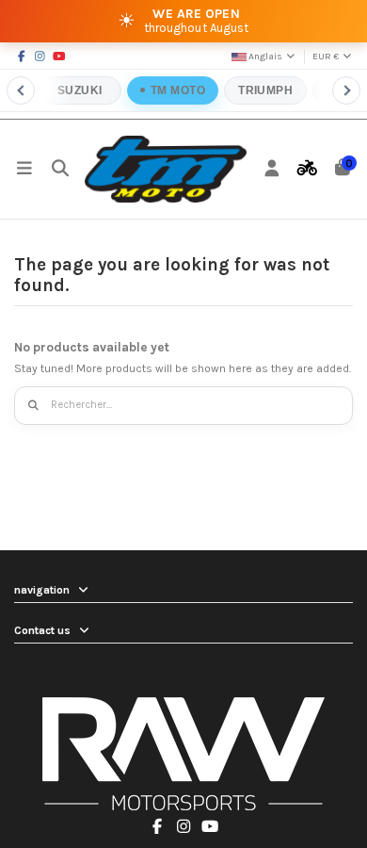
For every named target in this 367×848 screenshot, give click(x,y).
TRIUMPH (265, 90)
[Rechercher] (34, 406)
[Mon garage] (308, 169)
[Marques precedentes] (21, 90)
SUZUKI (80, 90)
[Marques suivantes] (346, 90)
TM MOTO (178, 90)
